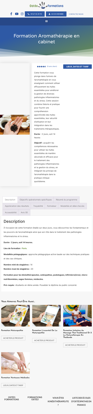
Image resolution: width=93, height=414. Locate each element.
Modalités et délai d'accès (72, 206)
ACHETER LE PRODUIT (13, 338)
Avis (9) (24, 212)
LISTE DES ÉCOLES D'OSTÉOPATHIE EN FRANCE (81, 401)
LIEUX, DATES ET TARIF (77, 66)
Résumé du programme (66, 199)
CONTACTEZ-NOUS (76, 14)
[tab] (10, 199)
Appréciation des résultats (17, 206)
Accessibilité (10, 212)
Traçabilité (38, 206)
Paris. (24, 248)
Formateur (51, 206)
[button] (47, 21)
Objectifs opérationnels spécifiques (36, 199)
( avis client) (52, 66)
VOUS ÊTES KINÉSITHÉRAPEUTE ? (58, 401)
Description (10, 199)
